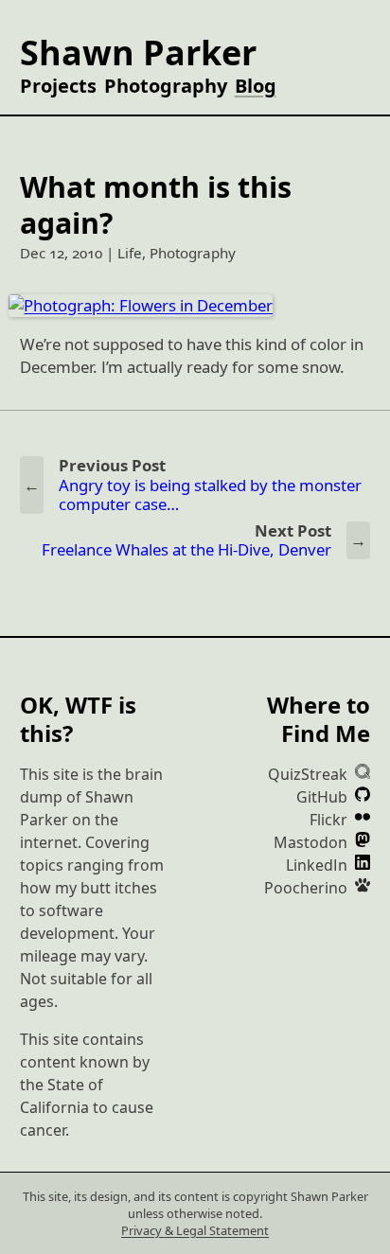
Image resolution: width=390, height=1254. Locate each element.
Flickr (330, 819)
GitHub (323, 796)
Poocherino (307, 887)
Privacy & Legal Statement (195, 1230)
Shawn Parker (138, 52)
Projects (58, 85)
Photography (165, 85)
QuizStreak (309, 774)
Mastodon (312, 842)
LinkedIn (318, 865)
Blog (255, 85)
